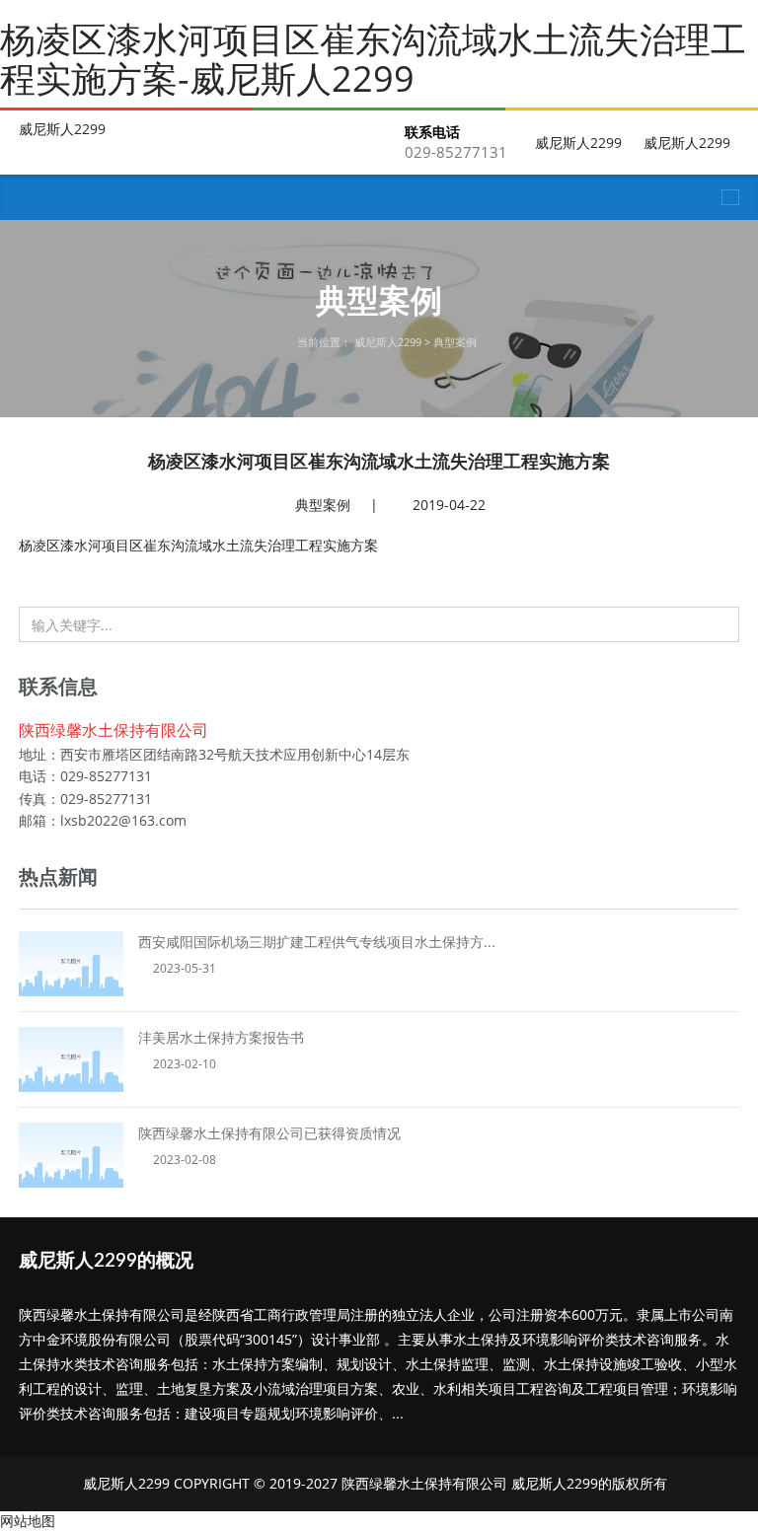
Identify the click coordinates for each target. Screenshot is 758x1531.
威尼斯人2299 (62, 129)
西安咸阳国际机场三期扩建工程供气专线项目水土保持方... (316, 941)
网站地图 (27, 1520)
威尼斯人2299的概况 (106, 1261)
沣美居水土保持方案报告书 (221, 1037)
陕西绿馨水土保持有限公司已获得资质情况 (269, 1133)
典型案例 (455, 341)
